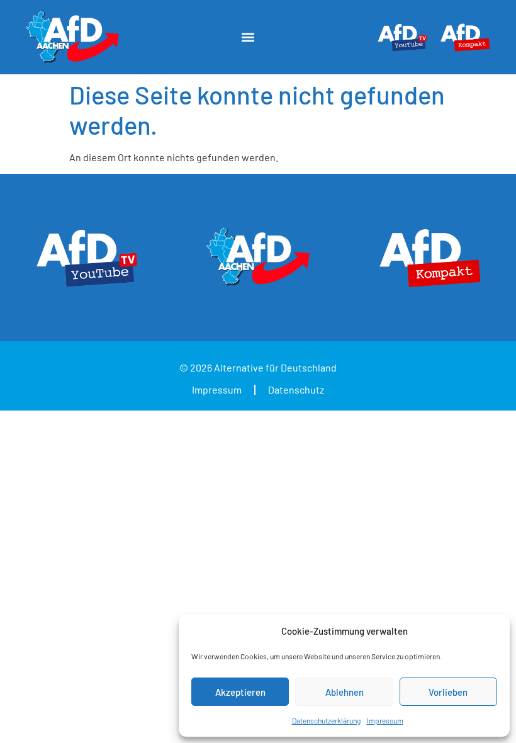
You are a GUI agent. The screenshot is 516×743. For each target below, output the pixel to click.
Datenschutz (296, 389)
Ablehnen (344, 692)
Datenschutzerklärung (326, 720)
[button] (247, 37)
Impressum (385, 720)
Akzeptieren (240, 692)
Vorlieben (448, 692)
